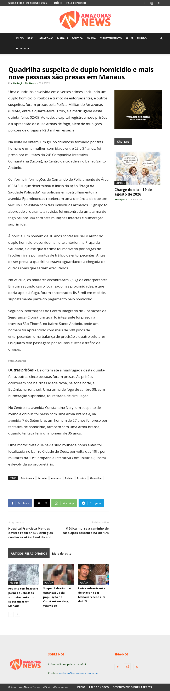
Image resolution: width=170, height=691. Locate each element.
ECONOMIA (22, 48)
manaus (56, 478)
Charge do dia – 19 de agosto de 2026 (133, 192)
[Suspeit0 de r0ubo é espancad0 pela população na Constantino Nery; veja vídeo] (58, 574)
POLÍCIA (91, 38)
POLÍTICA (77, 38)
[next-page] (17, 614)
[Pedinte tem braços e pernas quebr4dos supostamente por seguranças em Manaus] (23, 574)
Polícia (69, 478)
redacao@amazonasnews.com (78, 673)
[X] (158, 3)
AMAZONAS (46, 38)
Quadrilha (96, 478)
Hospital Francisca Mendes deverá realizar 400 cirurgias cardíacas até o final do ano (30, 532)
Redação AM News (24, 83)
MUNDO (142, 38)
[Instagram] (152, 3)
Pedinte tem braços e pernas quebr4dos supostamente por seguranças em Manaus (23, 597)
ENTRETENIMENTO (111, 38)
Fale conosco (76, 3)
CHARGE (120, 182)
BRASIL (31, 38)
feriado (42, 478)
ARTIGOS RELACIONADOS (29, 553)
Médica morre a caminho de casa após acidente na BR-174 (85, 530)
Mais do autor (62, 553)
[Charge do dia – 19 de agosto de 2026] (138, 168)
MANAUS (62, 38)
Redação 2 (120, 199)
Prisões (81, 478)
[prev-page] (10, 614)
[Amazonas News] (85, 19)
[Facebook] (145, 3)
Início (58, 3)
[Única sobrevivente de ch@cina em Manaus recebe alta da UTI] (93, 574)
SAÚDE (129, 38)
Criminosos (27, 478)
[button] (161, 38)
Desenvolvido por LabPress (132, 687)
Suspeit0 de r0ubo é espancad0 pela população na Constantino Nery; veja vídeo (57, 596)
